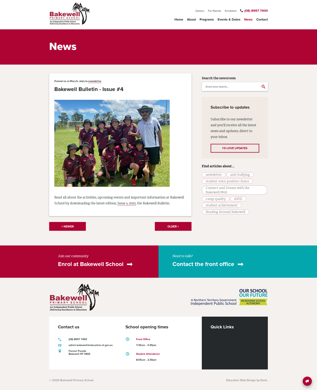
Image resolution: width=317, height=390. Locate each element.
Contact (262, 19)
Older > (173, 226)
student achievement (222, 205)
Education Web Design (241, 380)
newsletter (94, 81)
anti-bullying (240, 174)
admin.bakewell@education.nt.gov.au (91, 345)
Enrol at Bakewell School (90, 264)
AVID (238, 199)
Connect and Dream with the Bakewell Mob (227, 190)
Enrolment (230, 10)
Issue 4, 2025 (126, 203)
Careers (199, 10)
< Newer (67, 226)
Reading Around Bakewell (225, 212)
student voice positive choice (227, 181)
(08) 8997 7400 (256, 11)
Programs (207, 19)
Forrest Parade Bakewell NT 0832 (79, 352)
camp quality (216, 199)
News (248, 19)
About (191, 19)
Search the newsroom (219, 78)
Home (178, 19)
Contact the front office (203, 264)
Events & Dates (229, 19)
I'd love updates (234, 148)
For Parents (214, 10)
